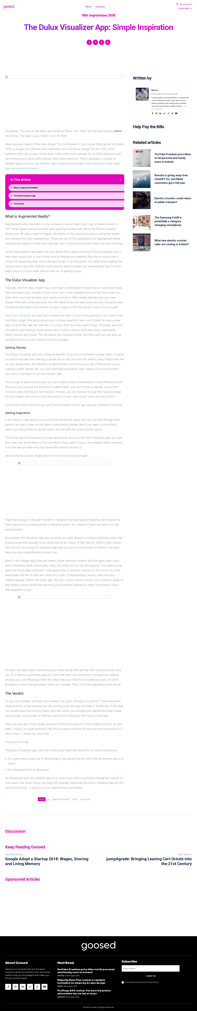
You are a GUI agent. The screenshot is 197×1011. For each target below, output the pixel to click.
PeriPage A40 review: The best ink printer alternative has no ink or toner (84, 992)
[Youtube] (176, 113)
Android (16, 787)
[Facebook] (89, 42)
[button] (110, 6)
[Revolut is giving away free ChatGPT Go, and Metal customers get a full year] (141, 179)
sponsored (85, 799)
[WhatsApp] (107, 42)
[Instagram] (156, 113)
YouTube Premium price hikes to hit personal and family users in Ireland (173, 158)
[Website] (172, 113)
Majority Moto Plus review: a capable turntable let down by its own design (81, 981)
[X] (95, 42)
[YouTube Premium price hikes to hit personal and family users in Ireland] (141, 158)
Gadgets (61, 997)
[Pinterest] (101, 42)
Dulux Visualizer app (24, 315)
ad (48, 799)
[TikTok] (168, 113)
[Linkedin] (160, 113)
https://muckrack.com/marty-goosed (164, 94)
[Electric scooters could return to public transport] (141, 200)
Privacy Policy (153, 982)
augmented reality (26, 168)
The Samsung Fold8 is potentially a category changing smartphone (168, 221)
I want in (150, 976)
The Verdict (19, 204)
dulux (74, 799)
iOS (121, 782)
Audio (60, 986)
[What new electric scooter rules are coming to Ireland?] (141, 242)
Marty (154, 90)
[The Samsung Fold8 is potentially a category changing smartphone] (141, 221)
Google (61, 976)
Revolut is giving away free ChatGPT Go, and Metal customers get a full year (171, 179)
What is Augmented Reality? (26, 188)
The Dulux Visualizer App (25, 196)
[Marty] (142, 101)
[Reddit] (164, 113)
